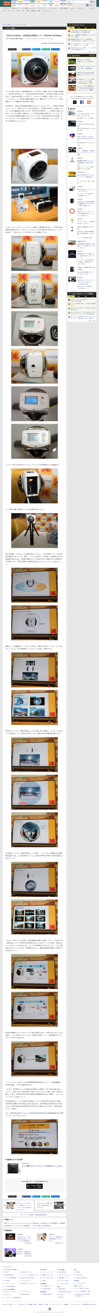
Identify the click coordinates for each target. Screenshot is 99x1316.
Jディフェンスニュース (65, 1275)
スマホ (18, 10)
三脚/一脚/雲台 (64, 8)
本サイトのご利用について (9, 1304)
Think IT (7, 1272)
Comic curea (79, 1275)
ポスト (13, 49)
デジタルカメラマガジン (11, 1291)
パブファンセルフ (80, 1283)
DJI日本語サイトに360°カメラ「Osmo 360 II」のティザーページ (85, 255)
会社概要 (66, 1304)
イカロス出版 (60, 1269)
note (47, 49)
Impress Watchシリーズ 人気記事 (82, 294)
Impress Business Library (27, 1278)
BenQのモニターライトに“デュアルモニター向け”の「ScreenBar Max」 (86, 282)
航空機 (33, 10)
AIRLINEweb (62, 1272)
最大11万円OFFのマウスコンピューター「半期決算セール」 (86, 177)
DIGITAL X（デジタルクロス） (29, 1283)
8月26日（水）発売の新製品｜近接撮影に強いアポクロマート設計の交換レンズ (86, 203)
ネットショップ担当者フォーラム (29, 1275)
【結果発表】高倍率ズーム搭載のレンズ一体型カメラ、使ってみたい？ (86, 246)
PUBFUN (76, 1280)
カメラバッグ (41, 8)
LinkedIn (57, 49)
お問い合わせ (21, 1304)
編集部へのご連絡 (43, 1304)
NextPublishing (25, 1294)
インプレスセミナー (26, 1280)
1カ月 (92, 27)
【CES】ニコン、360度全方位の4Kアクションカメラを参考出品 (24, 1239)
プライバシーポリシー (56, 1304)
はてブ (37, 49)
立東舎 (44, 1280)
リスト (19, 49)
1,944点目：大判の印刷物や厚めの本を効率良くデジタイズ (86, 233)
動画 (39, 10)
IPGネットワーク (78, 1286)
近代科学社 (43, 1291)
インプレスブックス (26, 1291)
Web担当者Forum (9, 1275)
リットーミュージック (48, 1272)
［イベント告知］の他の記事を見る (34, 1215)
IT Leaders (7, 1280)
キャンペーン (46, 10)
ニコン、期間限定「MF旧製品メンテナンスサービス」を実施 (86, 152)
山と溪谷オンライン (47, 1286)
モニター (73, 8)
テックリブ (60, 1294)
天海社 (78, 1272)
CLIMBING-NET (46, 1289)
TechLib (61, 1297)
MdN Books (62, 1289)
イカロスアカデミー (64, 1283)
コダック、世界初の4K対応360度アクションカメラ (56, 1239)
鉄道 (27, 10)
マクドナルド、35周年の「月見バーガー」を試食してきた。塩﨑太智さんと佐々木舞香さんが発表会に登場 (83, 318)
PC (4, 10)
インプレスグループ (75, 1304)
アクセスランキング (78, 25)
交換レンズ (15, 8)
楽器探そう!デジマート (48, 1275)
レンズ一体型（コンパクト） (28, 8)
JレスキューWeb (63, 1280)
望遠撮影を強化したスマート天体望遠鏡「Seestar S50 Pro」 (86, 162)
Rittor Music (43, 1269)
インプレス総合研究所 (10, 1278)
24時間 (78, 27)
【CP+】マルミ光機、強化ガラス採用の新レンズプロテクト (44, 1205)
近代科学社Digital (46, 1294)
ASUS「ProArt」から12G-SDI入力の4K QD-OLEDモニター (85, 138)
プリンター (81, 8)
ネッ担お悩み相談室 (10, 1286)
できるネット (8, 1294)
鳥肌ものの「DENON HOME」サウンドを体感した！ (85, 61)
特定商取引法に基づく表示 (90, 1304)
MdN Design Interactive (65, 1291)
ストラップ (11, 10)
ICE (75, 1269)
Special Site (76, 55)
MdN (58, 1286)
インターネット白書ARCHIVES (13, 1297)
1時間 (71, 27)
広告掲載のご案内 (32, 1304)
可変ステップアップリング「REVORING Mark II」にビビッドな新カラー (85, 213)
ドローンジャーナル (10, 1283)
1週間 (85, 27)
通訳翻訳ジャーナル (64, 1278)
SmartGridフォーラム (26, 1272)
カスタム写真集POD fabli (83, 1291)
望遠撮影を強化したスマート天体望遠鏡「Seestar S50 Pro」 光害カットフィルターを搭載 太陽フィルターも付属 (83, 41)
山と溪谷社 (43, 1283)
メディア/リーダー (53, 8)
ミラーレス (6, 8)
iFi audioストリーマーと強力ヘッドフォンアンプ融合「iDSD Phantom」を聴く (86, 81)
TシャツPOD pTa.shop (82, 1288)
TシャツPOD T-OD (47, 1278)
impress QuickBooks (81, 1278)
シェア (27, 49)
